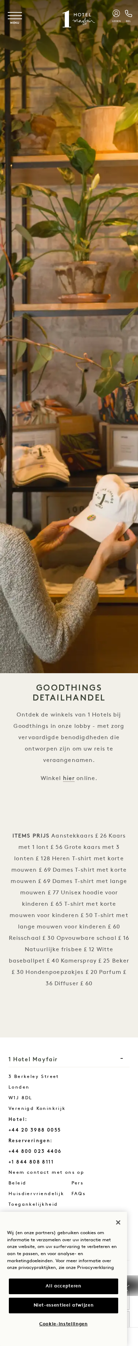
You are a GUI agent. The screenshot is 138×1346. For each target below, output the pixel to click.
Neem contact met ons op (57, 1172)
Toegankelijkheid (33, 1204)
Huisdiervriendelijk (36, 1194)
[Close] (118, 1222)
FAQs (78, 1194)
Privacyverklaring (95, 1267)
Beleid (17, 1183)
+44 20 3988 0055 (34, 1130)
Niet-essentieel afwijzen (64, 1305)
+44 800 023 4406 (35, 1151)
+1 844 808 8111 (31, 1162)
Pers (77, 1183)
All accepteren (63, 1286)
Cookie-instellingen (63, 1324)
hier (69, 778)
